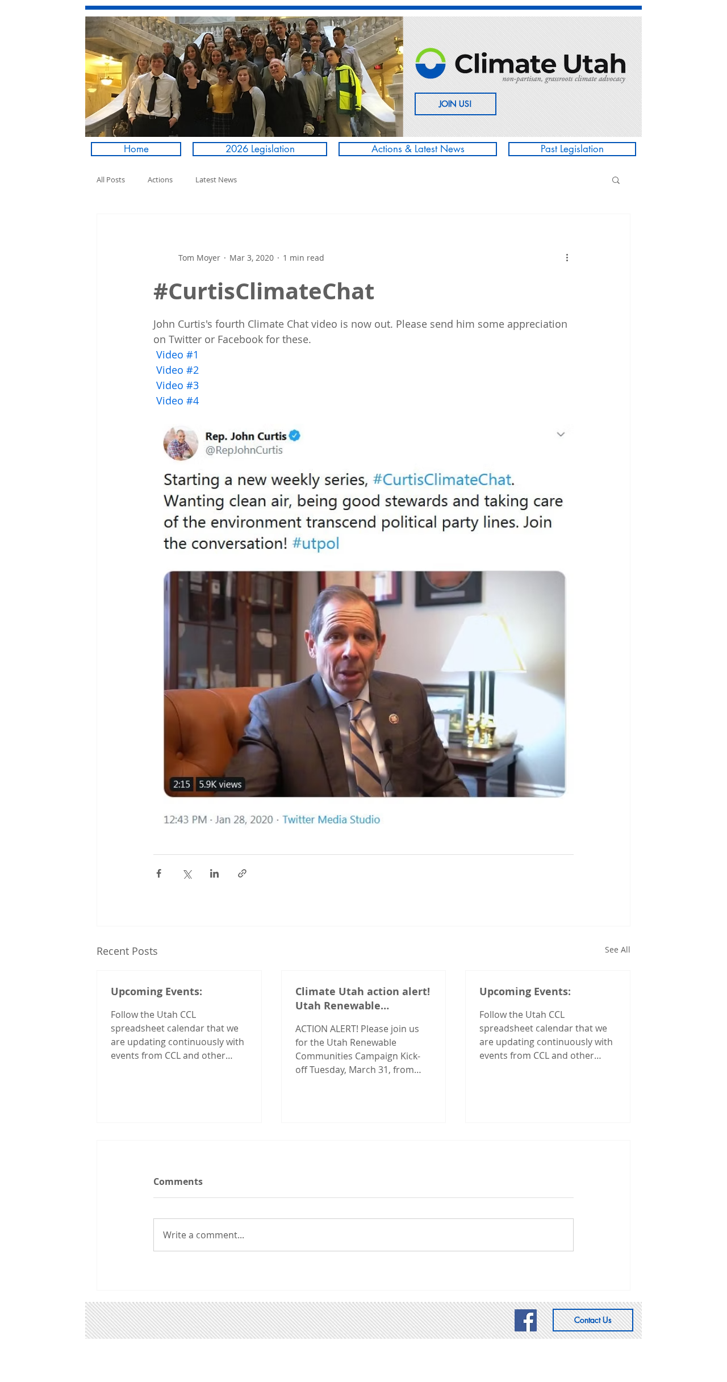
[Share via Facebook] (158, 873)
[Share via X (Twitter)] (186, 873)
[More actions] (567, 257)
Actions (160, 179)
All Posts (111, 179)
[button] (244, 76)
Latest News (216, 179)
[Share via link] (242, 873)
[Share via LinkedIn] (214, 873)
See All (617, 949)
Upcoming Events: (156, 991)
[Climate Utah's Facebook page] (526, 1320)
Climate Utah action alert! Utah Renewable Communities (362, 998)
